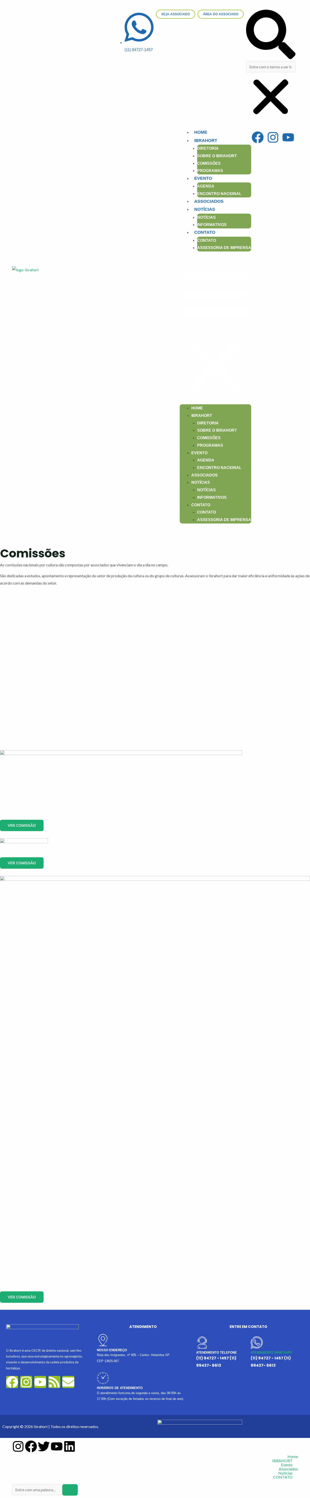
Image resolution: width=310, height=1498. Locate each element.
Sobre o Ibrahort (217, 156)
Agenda (205, 186)
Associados (209, 201)
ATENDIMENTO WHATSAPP (271, 1352)
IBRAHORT (205, 140)
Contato (206, 240)
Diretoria (208, 148)
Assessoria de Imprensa (224, 248)
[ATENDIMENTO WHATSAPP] (257, 1342)
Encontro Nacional (219, 194)
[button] (270, 35)
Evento (203, 178)
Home (200, 132)
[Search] (70, 1490)
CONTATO (204, 232)
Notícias (204, 209)
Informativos (212, 225)
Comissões (209, 163)
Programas (210, 171)
